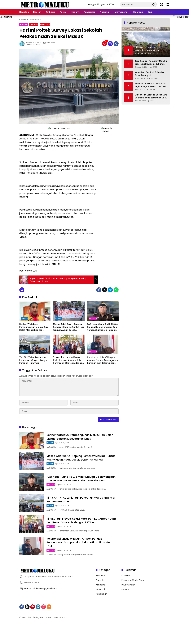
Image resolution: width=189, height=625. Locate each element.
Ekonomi (100, 589)
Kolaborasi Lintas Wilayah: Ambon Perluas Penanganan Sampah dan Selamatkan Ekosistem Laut (102, 360)
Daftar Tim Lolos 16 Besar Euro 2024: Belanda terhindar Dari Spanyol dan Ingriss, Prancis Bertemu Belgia (151, 96)
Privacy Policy (128, 584)
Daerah (25, 318)
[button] (154, 4)
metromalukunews (33, 43)
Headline (34, 24)
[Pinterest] (32, 606)
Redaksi (125, 589)
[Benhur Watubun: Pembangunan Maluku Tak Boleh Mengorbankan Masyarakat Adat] (35, 311)
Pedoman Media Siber (133, 580)
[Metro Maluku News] (45, 4)
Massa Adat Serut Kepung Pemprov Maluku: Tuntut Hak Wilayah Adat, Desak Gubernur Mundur (68, 327)
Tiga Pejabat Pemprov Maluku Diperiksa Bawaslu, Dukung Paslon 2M (151, 62)
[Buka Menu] (168, 4)
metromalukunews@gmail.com (40, 588)
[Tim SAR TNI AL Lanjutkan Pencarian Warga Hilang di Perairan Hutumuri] (35, 344)
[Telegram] (110, 289)
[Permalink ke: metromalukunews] (22, 43)
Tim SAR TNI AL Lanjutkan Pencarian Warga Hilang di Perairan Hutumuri (33, 360)
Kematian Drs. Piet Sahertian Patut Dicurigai (150, 74)
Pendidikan (45, 24)
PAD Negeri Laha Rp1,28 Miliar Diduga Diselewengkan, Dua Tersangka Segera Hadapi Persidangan (102, 327)
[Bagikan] (116, 43)
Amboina (23, 24)
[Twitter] (104, 289)
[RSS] (49, 606)
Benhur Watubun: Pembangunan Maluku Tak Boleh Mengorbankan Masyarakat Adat (33, 327)
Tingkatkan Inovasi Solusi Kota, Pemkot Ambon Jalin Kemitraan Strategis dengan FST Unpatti (68, 360)
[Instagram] (43, 606)
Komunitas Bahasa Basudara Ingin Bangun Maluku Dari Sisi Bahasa (150, 85)
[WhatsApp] (116, 289)
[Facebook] (98, 289)
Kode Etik (126, 575)
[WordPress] (38, 606)
